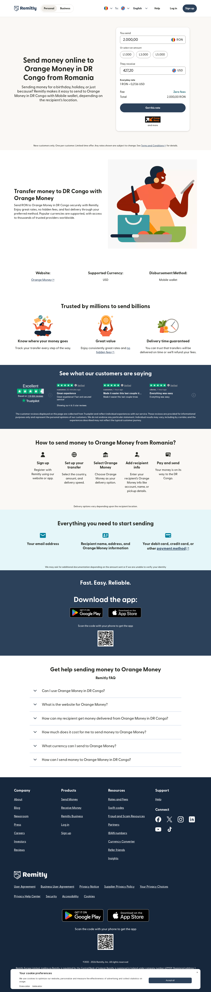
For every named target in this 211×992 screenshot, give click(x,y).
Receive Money (71, 807)
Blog (17, 807)
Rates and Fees (118, 799)
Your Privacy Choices (154, 886)
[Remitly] (25, 8)
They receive (127, 64)
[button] (108, 8)
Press (17, 824)
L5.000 (160, 54)
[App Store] (124, 613)
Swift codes (116, 807)
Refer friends (116, 850)
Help (157, 8)
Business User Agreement (57, 886)
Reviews (19, 850)
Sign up (189, 8)
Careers (19, 833)
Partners (113, 824)
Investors (20, 841)
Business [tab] (65, 8)
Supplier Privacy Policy (119, 886)
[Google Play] (86, 613)
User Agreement (24, 886)
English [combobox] (137, 8)
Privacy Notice (89, 886)
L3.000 (143, 54)
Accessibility (70, 896)
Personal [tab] (49, 8)
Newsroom (21, 816)
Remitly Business (72, 816)
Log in (173, 8)
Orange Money (43, 280)
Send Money (69, 799)
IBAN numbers (117, 833)
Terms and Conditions (153, 146)
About (18, 799)
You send (125, 33)
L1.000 (127, 54)
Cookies (89, 896)
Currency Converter (121, 841)
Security (51, 896)
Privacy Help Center (27, 896)
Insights (113, 858)
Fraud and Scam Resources (126, 816)
